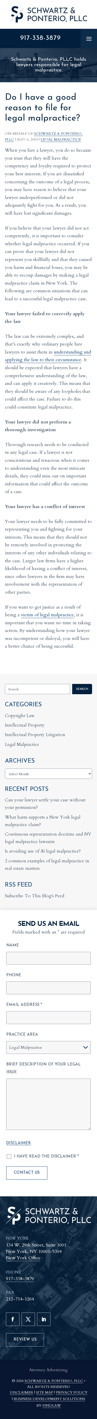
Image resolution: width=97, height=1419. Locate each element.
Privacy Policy (71, 1392)
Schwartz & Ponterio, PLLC (54, 1380)
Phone (13, 975)
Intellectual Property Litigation (35, 735)
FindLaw (51, 1405)
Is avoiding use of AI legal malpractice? (43, 851)
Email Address (24, 1005)
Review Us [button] (25, 1340)
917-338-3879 (40, 38)
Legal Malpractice (61, 139)
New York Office (23, 1258)
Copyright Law (20, 716)
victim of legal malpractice (47, 615)
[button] (89, 38)
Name (12, 945)
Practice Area (22, 1035)
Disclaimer (18, 1143)
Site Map (44, 1392)
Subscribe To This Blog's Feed (34, 896)
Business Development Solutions (49, 1398)
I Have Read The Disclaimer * (46, 1157)
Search (82, 689)
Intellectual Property (24, 725)
